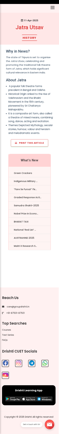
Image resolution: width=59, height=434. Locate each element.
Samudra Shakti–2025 (26, 205)
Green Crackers (23, 173)
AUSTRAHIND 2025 (24, 237)
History (29, 38)
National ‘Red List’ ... (25, 229)
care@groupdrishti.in (18, 306)
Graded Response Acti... (27, 197)
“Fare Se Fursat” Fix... (25, 189)
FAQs (5, 340)
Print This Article (30, 143)
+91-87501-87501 (15, 313)
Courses (6, 329)
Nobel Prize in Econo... (26, 213)
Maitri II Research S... (25, 246)
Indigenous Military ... (25, 181)
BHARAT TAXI (21, 221)
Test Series (8, 334)
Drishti (28, 416)
